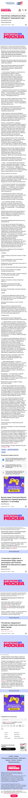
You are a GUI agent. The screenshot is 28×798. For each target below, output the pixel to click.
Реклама (16, 756)
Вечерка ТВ (16, 732)
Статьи (6, 734)
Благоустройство (13, 449)
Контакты (19, 760)
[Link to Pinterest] (2, 729)
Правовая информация (14, 762)
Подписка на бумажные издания (10, 758)
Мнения (6, 736)
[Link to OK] (8, 726)
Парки (3, 452)
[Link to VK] (5, 726)
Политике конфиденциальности (11, 793)
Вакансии (8, 760)
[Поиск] (23, 10)
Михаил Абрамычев (6, 22)
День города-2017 (9, 631)
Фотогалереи (7, 738)
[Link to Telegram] (17, 726)
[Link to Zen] (11, 726)
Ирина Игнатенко (5, 569)
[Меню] (25, 10)
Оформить (8, 749)
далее (15, 443)
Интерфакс (14, 548)
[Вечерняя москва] (14, 768)
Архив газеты (17, 734)
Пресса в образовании (18, 738)
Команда (13, 760)
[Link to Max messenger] (2, 726)
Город (12, 24)
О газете (11, 756)
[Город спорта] (19, 10)
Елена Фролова (5, 504)
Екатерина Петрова (6, 20)
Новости (6, 732)
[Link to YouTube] (14, 726)
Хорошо (14, 795)
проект (4, 449)
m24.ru (7, 606)
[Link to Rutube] (23, 726)
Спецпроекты (17, 736)
